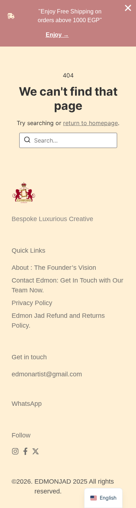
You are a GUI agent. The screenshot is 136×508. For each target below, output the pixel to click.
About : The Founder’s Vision (54, 267)
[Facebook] (25, 451)
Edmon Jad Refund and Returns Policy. (58, 320)
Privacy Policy (32, 303)
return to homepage (90, 123)
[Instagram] (15, 451)
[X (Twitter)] (35, 451)
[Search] (27, 140)
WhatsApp (27, 403)
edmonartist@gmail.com (47, 374)
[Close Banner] (128, 8)
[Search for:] (68, 140)
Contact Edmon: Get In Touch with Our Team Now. (67, 285)
